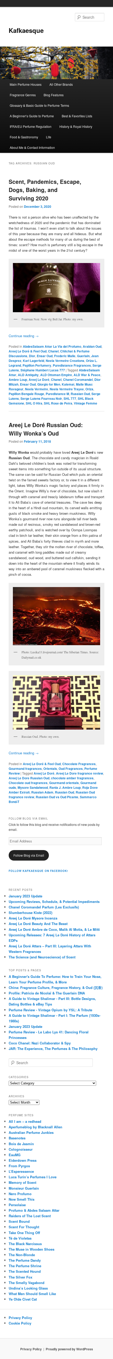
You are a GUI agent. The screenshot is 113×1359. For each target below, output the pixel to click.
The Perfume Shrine (25, 1265)
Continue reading (24, 335)
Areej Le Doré (39, 379)
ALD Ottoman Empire (56, 374)
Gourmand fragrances (25, 768)
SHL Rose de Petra (58, 403)
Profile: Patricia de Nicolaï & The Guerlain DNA (47, 993)
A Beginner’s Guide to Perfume (32, 116)
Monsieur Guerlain (24, 1188)
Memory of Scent (22, 1182)
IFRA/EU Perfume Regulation (31, 126)
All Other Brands (61, 84)
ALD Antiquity (28, 374)
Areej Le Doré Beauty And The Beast (38, 923)
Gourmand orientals (64, 782)
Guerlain (83, 355)
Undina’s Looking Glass (28, 1288)
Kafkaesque (26, 30)
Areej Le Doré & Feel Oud (28, 351)
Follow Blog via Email (28, 855)
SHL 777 (70, 398)
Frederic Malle (64, 355)
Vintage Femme (85, 403)
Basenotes (17, 1137)
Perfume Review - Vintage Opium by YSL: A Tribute (50, 1009)
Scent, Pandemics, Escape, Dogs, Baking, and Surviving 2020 (45, 190)
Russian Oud (80, 393)
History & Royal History (75, 126)
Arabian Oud (92, 346)
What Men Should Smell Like (32, 1293)
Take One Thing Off (24, 1232)
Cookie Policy (20, 1323)
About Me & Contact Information (32, 147)
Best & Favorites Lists (77, 116)
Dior (32, 355)
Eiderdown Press (23, 1160)
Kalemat (68, 384)
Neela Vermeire (36, 389)
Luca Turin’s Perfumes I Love (32, 1176)
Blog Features (54, 95)
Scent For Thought (24, 1226)
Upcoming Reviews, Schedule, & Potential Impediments (54, 901)
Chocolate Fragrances (79, 763)
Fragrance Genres (23, 95)
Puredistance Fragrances (72, 365)
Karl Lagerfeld (33, 360)
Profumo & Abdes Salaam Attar (34, 1210)
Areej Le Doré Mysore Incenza (33, 918)
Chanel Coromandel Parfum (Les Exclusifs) (44, 907)
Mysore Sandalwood (33, 787)
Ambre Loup (18, 379)
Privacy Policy (20, 1317)
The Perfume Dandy (25, 1260)
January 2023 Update (25, 895)
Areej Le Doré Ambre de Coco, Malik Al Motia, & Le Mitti (54, 929)
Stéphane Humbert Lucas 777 (42, 370)
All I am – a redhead (25, 1121)
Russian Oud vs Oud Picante (57, 797)
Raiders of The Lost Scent (30, 1215)
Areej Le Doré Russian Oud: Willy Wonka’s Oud (46, 429)
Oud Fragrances (71, 768)
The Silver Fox (20, 1277)
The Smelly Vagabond (26, 1282)
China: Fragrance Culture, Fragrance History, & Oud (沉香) (55, 987)
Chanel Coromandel (78, 379)
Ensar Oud (45, 355)
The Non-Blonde (22, 1254)
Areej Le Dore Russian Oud (29, 778)
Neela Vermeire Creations (65, 360)
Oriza (89, 389)
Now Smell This (21, 1199)
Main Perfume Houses (26, 84)
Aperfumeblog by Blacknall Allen (35, 1126)
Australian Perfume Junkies (31, 1132)
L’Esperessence (21, 1171)
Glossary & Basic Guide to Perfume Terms (39, 105)
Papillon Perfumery (37, 365)
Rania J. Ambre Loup (65, 787)
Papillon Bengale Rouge (26, 393)
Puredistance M (57, 393)
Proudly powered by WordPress (69, 1349)
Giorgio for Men (48, 384)
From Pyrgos (19, 1165)
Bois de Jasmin (21, 1143)
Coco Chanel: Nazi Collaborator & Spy (40, 1042)
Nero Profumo (20, 1193)
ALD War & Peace (87, 374)
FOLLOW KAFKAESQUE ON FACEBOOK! (38, 871)
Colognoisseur (21, 1149)
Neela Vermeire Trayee (67, 389)
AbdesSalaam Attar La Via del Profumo (52, 346)
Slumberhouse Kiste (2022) (30, 912)
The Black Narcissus (25, 1243)
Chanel (53, 351)
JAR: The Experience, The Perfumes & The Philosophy (53, 1048)
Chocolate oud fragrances (28, 782)
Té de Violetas (20, 1238)
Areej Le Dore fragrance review (79, 773)
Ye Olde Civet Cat (23, 1299)
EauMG (14, 1154)
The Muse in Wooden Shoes (31, 1249)
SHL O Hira (34, 403)
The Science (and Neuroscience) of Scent (42, 956)
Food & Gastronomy (24, 137)
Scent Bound (19, 1221)
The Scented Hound (25, 1271)
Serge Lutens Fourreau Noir (41, 398)
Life (48, 137)
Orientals (50, 768)
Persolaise (17, 1204)
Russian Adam (42, 792)
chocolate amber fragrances (72, 778)
